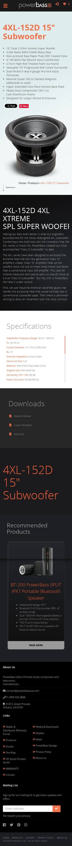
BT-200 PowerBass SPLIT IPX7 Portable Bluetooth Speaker (36, 591)
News (38, 739)
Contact (10, 775)
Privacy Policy (43, 752)
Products (10, 740)
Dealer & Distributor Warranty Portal (15, 730)
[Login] (57, 4)
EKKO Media (41, 840)
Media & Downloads (47, 726)
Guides (9, 746)
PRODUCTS (17, 837)
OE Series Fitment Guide (14, 760)
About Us (40, 758)
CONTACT (30, 837)
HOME (6, 837)
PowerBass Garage (46, 745)
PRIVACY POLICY (45, 837)
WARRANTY (12, 768)
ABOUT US (62, 837)
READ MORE (36, 645)
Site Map (10, 752)
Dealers (39, 733)
